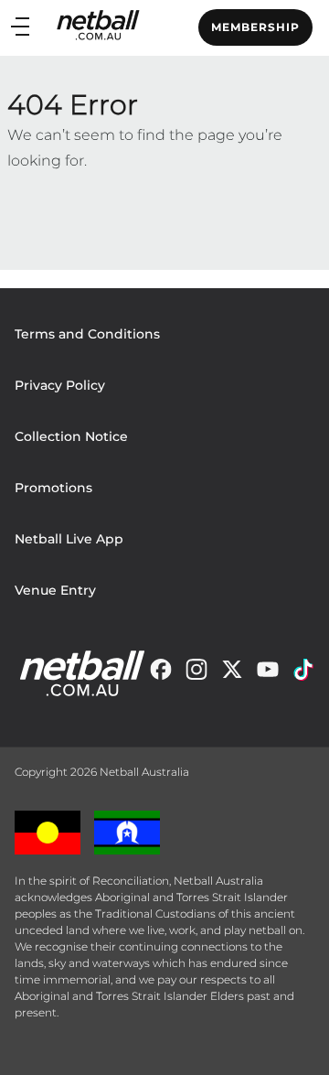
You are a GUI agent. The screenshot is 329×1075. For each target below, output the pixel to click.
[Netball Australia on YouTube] (268, 674)
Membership (255, 27)
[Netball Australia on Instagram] (196, 674)
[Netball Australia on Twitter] (232, 674)
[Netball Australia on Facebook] (161, 674)
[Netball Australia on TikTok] (303, 674)
